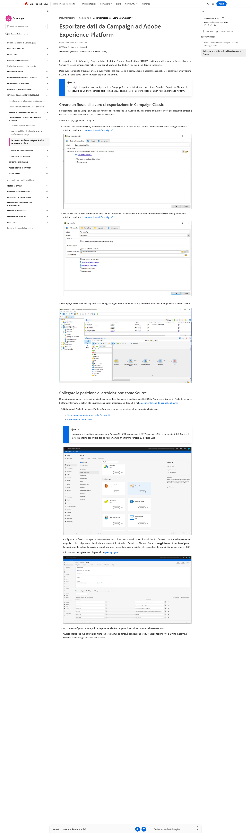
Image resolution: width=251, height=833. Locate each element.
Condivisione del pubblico (20, 156)
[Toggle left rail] (48, 11)
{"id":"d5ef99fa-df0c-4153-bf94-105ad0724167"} (88, 51)
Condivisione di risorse (18, 162)
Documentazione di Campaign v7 (21, 42)
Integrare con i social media (19, 198)
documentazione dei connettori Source (159, 402)
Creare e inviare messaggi (17, 60)
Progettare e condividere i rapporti (22, 78)
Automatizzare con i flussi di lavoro (21, 180)
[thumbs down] (143, 829)
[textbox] (26, 26)
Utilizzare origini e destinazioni (23, 125)
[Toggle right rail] (203, 11)
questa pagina (111, 552)
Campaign (84, 17)
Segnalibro (210, 31)
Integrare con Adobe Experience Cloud (23, 95)
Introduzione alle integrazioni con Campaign (26, 101)
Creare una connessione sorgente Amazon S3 (88, 414)
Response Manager (15, 72)
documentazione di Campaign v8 (97, 130)
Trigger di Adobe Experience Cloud (23, 113)
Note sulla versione (15, 49)
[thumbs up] (137, 829)
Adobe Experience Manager (20, 168)
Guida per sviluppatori (16, 216)
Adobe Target (14, 174)
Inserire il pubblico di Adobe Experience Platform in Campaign (26, 133)
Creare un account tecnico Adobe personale (26, 106)
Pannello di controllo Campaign (20, 228)
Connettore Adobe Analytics (21, 150)
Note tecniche (13, 222)
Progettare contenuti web (18, 83)
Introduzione (12, 54)
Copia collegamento (226, 31)
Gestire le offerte (14, 186)
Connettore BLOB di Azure (79, 419)
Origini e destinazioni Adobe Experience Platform (25, 119)
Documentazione (67, 17)
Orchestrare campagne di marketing (22, 66)
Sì (208, 25)
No (215, 25)
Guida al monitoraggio (16, 211)
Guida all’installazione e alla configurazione (19, 204)
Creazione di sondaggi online (19, 89)
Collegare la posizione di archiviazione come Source (222, 53)
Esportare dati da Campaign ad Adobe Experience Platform (27, 142)
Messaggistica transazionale (19, 192)
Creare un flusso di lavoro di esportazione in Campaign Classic (220, 44)
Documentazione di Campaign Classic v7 (112, 17)
